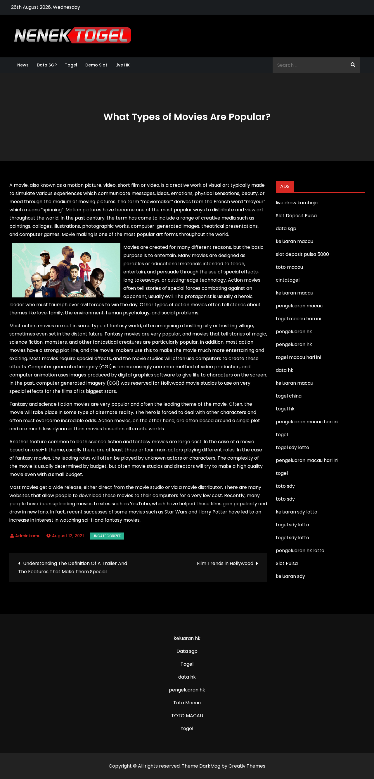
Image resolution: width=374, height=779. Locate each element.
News (23, 65)
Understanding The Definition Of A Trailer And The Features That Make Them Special (72, 567)
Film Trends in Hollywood (225, 563)
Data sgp (187, 651)
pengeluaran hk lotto (300, 550)
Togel (71, 65)
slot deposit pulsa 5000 (302, 254)
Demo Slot (96, 65)
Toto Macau (187, 702)
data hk (187, 677)
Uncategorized (107, 535)
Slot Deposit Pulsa (296, 215)
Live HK (122, 65)
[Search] (353, 65)
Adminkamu (28, 536)
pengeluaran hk (187, 689)
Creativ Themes (246, 766)
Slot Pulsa (287, 563)
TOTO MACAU (187, 715)
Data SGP (47, 65)
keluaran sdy (290, 576)
